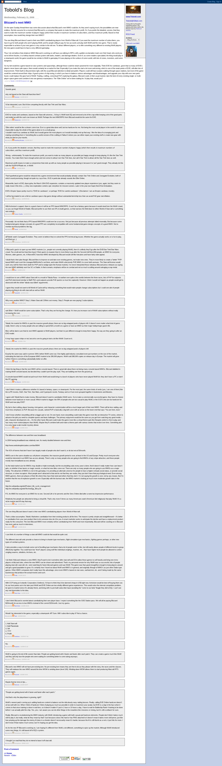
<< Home (8, 753)
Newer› (7, 755)
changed (16, 427)
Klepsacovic (17, 120)
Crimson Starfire (18, 214)
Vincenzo (16, 97)
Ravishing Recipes (19, 140)
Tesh (15, 616)
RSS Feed (130, 34)
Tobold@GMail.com (134, 21)
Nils (15, 168)
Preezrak (16, 674)
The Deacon (17, 382)
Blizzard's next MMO (133, 43)
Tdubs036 (17, 293)
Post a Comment (11, 749)
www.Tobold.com (133, 17)
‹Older (13, 755)
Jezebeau (17, 636)
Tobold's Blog (19, 10)
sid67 (15, 527)
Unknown (16, 684)
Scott (15, 303)
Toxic (15, 341)
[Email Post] (30, 81)
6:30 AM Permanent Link (22, 81)
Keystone (16, 646)
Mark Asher (17, 606)
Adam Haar (17, 593)
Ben (15, 270)
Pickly (15, 575)
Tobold (12, 81)
